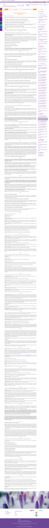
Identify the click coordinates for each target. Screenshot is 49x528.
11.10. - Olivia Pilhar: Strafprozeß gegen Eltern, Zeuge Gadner (42, 93)
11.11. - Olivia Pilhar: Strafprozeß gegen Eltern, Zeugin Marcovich (42, 121)
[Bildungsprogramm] (1, 22)
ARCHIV (38, 4)
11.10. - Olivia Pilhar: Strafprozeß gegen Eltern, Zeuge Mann (42, 90)
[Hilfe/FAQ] (1, 27)
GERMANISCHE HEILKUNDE (18, 511)
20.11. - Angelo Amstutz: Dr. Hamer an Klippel (42, 134)
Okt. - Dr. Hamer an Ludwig (41, 63)
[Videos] (1, 18)
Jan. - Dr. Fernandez (40, 13)
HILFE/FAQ (40, 4)
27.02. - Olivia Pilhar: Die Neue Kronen (42, 22)
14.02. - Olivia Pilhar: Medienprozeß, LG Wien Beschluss (42, 20)
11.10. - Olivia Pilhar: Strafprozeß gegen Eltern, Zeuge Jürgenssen (42, 88)
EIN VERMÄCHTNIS (7, 512)
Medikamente (18, 100)
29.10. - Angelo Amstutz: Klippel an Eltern (42, 108)
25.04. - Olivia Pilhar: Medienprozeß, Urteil (42, 37)
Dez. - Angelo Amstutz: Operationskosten (41, 155)
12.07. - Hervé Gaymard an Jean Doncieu (42, 54)
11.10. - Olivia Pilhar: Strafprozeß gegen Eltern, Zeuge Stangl (42, 101)
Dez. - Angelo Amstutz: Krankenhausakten (41, 152)
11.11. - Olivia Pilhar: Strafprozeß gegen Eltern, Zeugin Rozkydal (42, 124)
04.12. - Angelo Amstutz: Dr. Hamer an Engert (42, 142)
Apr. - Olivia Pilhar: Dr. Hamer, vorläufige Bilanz (41, 29)
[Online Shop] (1, 15)
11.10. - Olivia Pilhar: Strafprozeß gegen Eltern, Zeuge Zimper (42, 85)
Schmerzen (16, 38)
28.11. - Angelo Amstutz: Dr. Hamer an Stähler (42, 137)
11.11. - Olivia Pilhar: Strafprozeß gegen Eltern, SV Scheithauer (42, 127)
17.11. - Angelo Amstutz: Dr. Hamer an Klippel (42, 132)
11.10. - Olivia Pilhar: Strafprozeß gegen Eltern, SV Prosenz (42, 103)
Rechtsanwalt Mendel (29, 355)
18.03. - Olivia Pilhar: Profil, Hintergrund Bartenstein (41, 26)
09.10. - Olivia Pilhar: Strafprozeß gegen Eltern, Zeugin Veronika (42, 77)
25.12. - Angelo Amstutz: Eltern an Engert (42, 147)
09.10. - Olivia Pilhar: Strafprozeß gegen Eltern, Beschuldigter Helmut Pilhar (42, 68)
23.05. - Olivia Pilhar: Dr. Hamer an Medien (42, 44)
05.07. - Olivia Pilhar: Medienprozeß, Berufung (42, 51)
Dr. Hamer (12, 277)
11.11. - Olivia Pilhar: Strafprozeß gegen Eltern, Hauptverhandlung (42, 116)
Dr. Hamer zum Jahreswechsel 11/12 (16, 9)
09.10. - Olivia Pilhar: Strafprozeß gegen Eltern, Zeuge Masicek (42, 75)
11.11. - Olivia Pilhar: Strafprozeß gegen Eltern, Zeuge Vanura (42, 119)
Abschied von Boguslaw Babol (30, 9)
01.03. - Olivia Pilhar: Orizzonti (42, 24)
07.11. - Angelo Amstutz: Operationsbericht (41, 114)
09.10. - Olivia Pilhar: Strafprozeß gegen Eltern (42, 65)
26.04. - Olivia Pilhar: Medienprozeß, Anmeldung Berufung (42, 39)
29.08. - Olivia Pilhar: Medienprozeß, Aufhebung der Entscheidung (42, 59)
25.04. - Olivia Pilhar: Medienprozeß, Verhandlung (42, 34)
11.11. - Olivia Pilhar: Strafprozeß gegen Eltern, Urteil (42, 129)
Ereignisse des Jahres (41, 11)
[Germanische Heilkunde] (1, 9)
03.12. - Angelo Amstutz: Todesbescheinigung (41, 140)
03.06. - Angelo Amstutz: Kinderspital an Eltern (41, 46)
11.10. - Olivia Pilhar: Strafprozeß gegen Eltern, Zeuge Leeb (42, 95)
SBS (1, 11)
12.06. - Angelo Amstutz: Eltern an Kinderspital (42, 49)
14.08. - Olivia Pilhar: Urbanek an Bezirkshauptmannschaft (42, 57)
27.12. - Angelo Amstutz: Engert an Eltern (42, 150)
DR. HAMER (19, 5)
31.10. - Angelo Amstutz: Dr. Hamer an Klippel (42, 111)
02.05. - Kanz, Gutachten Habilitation (42, 41)
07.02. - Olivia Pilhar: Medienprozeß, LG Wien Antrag (42, 17)
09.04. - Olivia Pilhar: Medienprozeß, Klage (42, 32)
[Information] (1, 13)
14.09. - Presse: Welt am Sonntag (42, 61)
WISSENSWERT (45, 4)
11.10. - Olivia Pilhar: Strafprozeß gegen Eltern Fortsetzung (42, 82)
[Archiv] (1, 20)
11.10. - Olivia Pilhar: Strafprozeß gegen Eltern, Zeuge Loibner (42, 98)
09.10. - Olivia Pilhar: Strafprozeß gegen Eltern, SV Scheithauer (42, 80)
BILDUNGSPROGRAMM (33, 4)
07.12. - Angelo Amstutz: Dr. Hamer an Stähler (42, 145)
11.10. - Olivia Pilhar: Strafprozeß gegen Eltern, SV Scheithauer (42, 106)
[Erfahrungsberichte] (1, 25)
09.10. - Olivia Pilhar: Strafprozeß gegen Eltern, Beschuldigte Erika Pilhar (42, 72)
